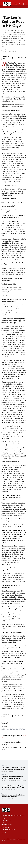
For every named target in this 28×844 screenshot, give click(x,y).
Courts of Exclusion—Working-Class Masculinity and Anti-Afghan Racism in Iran (13, 787)
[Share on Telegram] (22, 58)
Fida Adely (3, 780)
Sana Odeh (17, 780)
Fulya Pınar (4, 771)
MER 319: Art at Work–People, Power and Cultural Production (13, 796)
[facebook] (2, 832)
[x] (6, 832)
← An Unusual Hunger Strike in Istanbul (11, 743)
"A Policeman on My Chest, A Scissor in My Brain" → (13, 748)
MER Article (4, 765)
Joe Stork (3, 50)
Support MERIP (5, 827)
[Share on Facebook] (12, 58)
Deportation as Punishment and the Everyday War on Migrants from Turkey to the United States (13, 769)
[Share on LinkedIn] (19, 58)
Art (2, 793)
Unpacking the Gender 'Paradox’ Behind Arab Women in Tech (12, 777)
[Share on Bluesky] (25, 57)
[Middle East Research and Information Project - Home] (7, 4)
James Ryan (4, 798)
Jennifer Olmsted (11, 780)
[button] (15, 4)
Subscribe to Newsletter (8, 829)
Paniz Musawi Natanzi (6, 789)
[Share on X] (16, 58)
